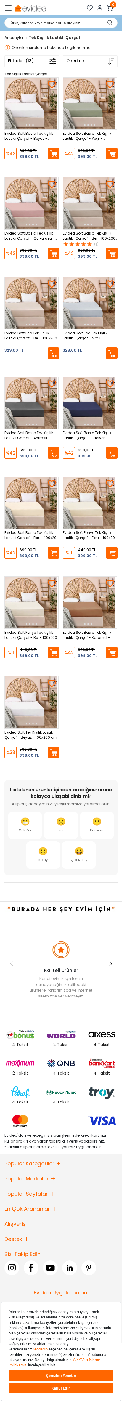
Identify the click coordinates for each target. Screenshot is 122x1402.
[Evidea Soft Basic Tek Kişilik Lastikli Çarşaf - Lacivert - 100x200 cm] (90, 403)
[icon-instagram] (11, 1267)
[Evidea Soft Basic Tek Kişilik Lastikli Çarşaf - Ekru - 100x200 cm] (31, 503)
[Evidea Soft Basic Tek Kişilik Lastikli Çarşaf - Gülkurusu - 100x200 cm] (31, 203)
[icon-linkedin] (69, 1267)
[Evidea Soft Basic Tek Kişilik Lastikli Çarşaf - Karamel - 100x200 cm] (90, 602)
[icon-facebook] (31, 1267)
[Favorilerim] (89, 7)
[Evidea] (30, 7)
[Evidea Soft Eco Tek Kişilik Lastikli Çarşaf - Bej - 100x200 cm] (31, 303)
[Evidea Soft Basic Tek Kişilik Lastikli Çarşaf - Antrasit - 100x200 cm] (31, 403)
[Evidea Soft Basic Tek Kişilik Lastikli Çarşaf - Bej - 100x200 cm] (90, 203)
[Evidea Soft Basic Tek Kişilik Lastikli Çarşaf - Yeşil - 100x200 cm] (90, 103)
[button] (111, 963)
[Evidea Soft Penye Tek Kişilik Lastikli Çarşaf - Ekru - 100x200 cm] (90, 503)
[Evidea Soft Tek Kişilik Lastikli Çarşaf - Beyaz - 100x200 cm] (31, 702)
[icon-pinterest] (88, 1267)
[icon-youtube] (50, 1267)
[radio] (25, 825)
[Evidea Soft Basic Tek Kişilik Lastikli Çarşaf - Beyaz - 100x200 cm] (31, 103)
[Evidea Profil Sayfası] (100, 7)
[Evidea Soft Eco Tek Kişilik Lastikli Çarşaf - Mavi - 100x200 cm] (90, 303)
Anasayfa (14, 37)
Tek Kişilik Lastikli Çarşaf (26, 73)
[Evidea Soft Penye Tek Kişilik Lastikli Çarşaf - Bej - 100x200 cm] (31, 602)
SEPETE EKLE (53, 153)
